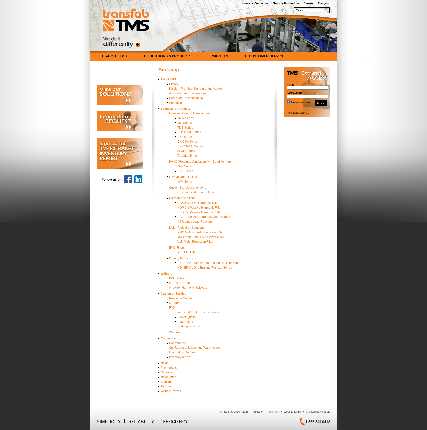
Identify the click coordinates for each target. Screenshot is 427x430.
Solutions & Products (169, 56)
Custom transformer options (187, 187)
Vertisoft (325, 411)
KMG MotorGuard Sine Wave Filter (200, 232)
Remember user (300, 102)
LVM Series (185, 181)
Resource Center (180, 298)
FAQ (172, 307)
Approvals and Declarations (187, 93)
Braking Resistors (181, 258)
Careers (309, 3)
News (276, 3)
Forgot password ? (298, 112)
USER (290, 84)
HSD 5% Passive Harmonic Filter (199, 212)
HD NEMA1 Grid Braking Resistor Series (204, 267)
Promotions (291, 3)
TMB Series (185, 127)
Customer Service (266, 56)
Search (166, 382)
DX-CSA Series (187, 141)
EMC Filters (177, 247)
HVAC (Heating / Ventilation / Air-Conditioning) (200, 161)
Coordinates (177, 343)
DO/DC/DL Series (189, 132)
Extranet (167, 386)
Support (174, 303)
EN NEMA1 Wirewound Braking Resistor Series (209, 263)
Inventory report (179, 357)
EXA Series (184, 137)
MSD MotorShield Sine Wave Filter (200, 237)
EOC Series (185, 171)
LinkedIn (138, 179)
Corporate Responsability (186, 98)
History (173, 84)
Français (323, 3)
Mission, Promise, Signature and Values (195, 88)
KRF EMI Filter (187, 252)
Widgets (220, 56)
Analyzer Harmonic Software (188, 287)
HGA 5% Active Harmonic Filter (198, 203)
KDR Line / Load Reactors (195, 221)
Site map (273, 411)
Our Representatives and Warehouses (194, 347)
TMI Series (184, 123)
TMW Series (185, 118)
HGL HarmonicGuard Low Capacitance (203, 217)
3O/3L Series (186, 151)
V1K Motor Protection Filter (195, 241)
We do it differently (121, 42)
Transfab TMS (126, 20)
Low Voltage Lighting (183, 177)
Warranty (175, 332)
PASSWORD (294, 93)
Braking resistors (188, 326)
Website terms (171, 391)
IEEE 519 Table (179, 283)
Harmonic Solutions (182, 198)
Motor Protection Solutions (186, 227)
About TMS (116, 56)
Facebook (128, 179)
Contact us (261, 3)
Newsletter (168, 377)
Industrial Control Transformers (190, 113)
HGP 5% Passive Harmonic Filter (199, 207)
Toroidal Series (187, 155)
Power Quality (186, 317)
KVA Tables (176, 278)
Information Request (182, 352)
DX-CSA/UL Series (190, 146)
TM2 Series (185, 166)
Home (246, 3)
